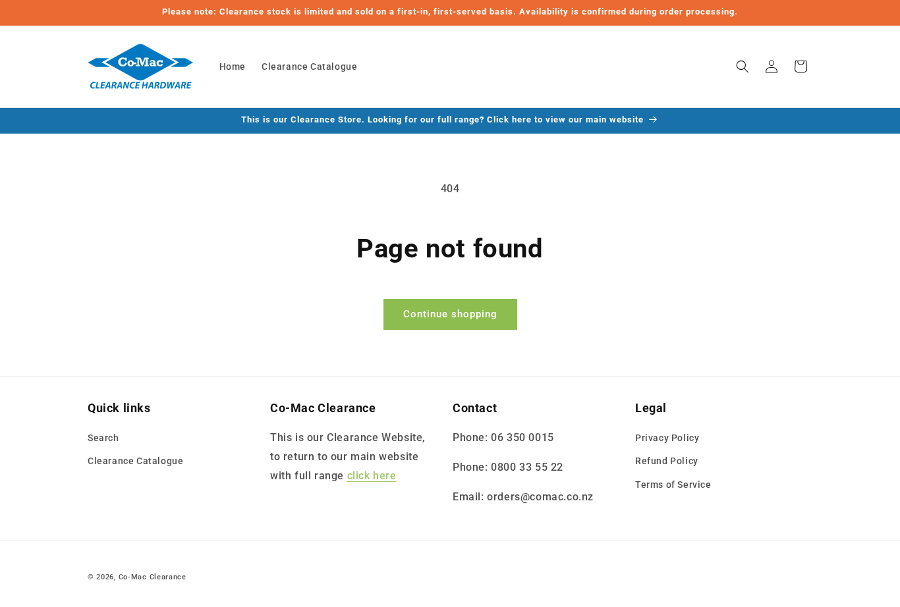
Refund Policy (666, 461)
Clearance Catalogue (135, 461)
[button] (742, 66)
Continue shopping (450, 314)
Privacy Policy (667, 438)
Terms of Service (673, 484)
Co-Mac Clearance (152, 577)
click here (372, 475)
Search (103, 438)
